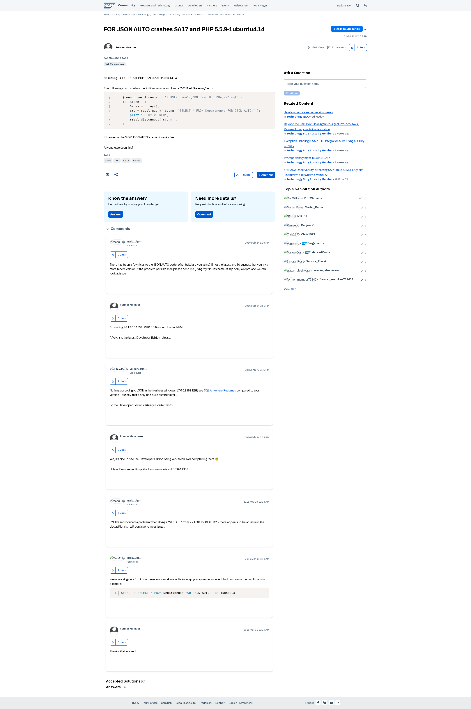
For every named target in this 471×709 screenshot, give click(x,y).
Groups (179, 5)
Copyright (167, 702)
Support (220, 702)
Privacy (135, 702)
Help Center (241, 5)
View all (289, 289)
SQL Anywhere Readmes (220, 390)
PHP (117, 160)
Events (226, 5)
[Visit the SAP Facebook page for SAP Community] (318, 702)
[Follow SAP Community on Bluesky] (324, 702)
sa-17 (126, 160)
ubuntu (136, 160)
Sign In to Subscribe (347, 28)
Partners (212, 5)
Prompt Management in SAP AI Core (307, 157)
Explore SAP (344, 5)
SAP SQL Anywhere (114, 64)
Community (126, 5)
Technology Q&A (176, 14)
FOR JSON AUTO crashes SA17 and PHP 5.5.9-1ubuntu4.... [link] (217, 14)
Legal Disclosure (186, 702)
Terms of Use (150, 702)
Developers (195, 5)
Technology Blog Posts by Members (310, 133)
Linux (108, 160)
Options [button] (364, 29)
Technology (159, 14)
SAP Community (112, 14)
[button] (352, 47)
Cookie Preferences (241, 702)
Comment (266, 175)
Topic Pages (260, 5)
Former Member (126, 47)
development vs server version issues (308, 112)
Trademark (205, 702)
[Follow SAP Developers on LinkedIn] (338, 702)
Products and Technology (155, 5)
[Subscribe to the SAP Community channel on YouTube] (331, 702)
